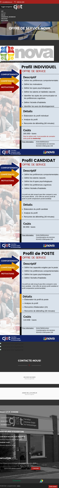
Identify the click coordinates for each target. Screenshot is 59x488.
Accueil (29, 31)
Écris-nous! (53, 486)
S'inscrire (36, 468)
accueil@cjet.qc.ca (7, 2)
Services (30, 33)
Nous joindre (4, 20)
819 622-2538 (4, 421)
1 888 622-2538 (20, 2)
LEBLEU (18, 486)
